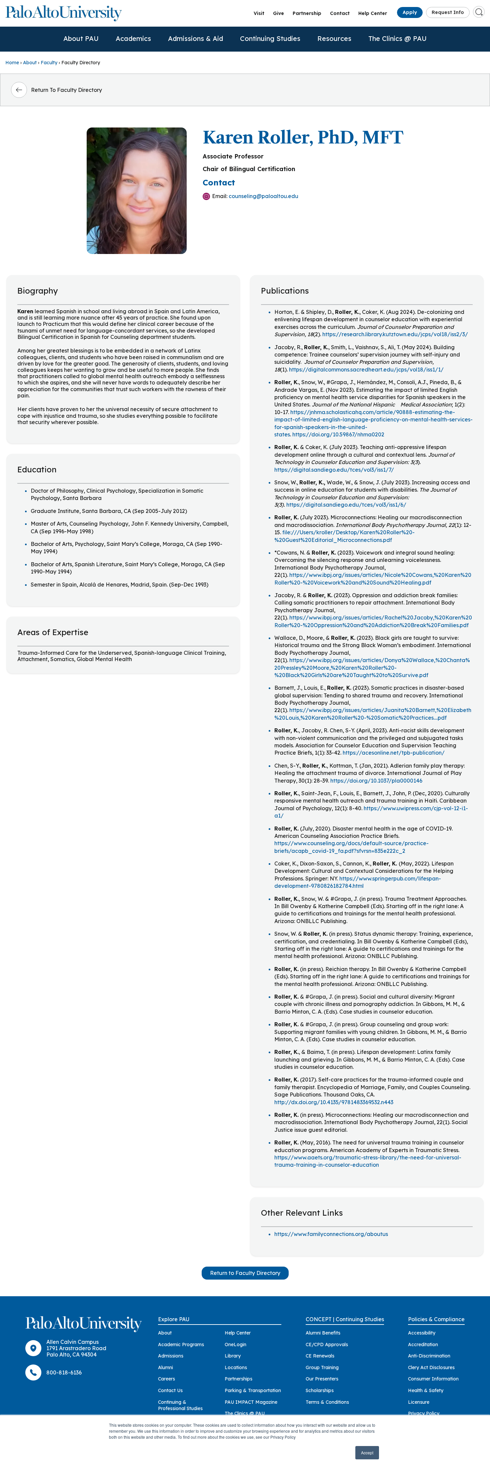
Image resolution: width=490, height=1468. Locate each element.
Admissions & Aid (195, 38)
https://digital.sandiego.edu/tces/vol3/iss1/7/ (334, 469)
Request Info (448, 12)
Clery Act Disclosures (431, 1367)
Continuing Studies (270, 38)
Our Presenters (322, 1379)
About (30, 63)
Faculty (49, 63)
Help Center (372, 13)
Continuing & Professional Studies (180, 1405)
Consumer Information (433, 1379)
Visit (259, 13)
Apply (410, 12)
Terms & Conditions (327, 1402)
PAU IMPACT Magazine (251, 1402)
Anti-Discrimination (429, 1356)
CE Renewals (320, 1356)
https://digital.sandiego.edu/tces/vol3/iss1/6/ (346, 504)
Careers (166, 1379)
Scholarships (320, 1390)
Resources (334, 38)
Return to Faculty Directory (245, 1273)
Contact (340, 13)
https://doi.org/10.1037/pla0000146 (376, 780)
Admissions (170, 1356)
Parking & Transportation (253, 1390)
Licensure (418, 1402)
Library (233, 1356)
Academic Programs (181, 1344)
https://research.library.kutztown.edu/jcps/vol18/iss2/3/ (395, 334)
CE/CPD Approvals (327, 1344)
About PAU (81, 38)
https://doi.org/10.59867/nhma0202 (338, 434)
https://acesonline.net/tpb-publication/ (394, 752)
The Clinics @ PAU (397, 38)
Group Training (322, 1367)
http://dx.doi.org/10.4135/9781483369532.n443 (333, 1102)
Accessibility (421, 1333)
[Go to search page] (479, 12)
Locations (236, 1367)
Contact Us (170, 1390)
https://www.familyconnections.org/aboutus (331, 1234)
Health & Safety (425, 1390)
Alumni (165, 1367)
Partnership (307, 13)
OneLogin (235, 1344)
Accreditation (423, 1344)
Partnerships (238, 1379)
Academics (133, 38)
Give (278, 13)
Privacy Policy (423, 1413)
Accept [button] (367, 1452)
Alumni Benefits (323, 1333)
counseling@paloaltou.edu (263, 196)
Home (12, 63)
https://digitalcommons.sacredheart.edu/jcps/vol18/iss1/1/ (366, 369)
